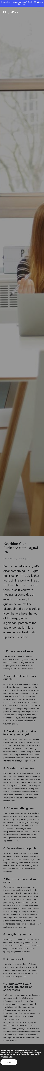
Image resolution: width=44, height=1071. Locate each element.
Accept (9, 1062)
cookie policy (8, 1057)
